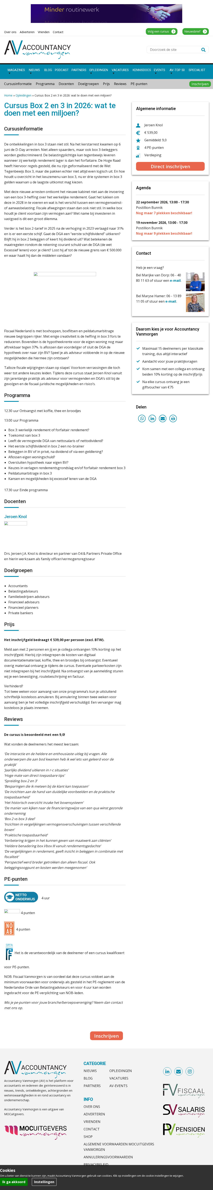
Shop (88, 1136)
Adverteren (94, 1114)
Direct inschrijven (170, 166)
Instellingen (44, 1182)
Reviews (120, 83)
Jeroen (10, 516)
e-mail (175, 280)
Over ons (92, 1106)
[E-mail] (162, 418)
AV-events (118, 1086)
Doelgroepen (88, 83)
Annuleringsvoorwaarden (108, 1157)
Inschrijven (200, 84)
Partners (92, 1086)
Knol (22, 516)
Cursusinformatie (18, 83)
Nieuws (90, 1070)
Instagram (190, 1071)
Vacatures (118, 1078)
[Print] (173, 418)
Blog (88, 1078)
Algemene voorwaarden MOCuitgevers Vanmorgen (119, 1147)
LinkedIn (167, 1071)
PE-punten (139, 83)
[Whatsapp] (142, 418)
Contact (92, 1129)
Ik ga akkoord (13, 1182)
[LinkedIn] (152, 418)
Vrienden (92, 1121)
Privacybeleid (96, 1164)
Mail (179, 1071)
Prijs (106, 83)
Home (8, 95)
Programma (45, 83)
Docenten (66, 83)
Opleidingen (23, 95)
